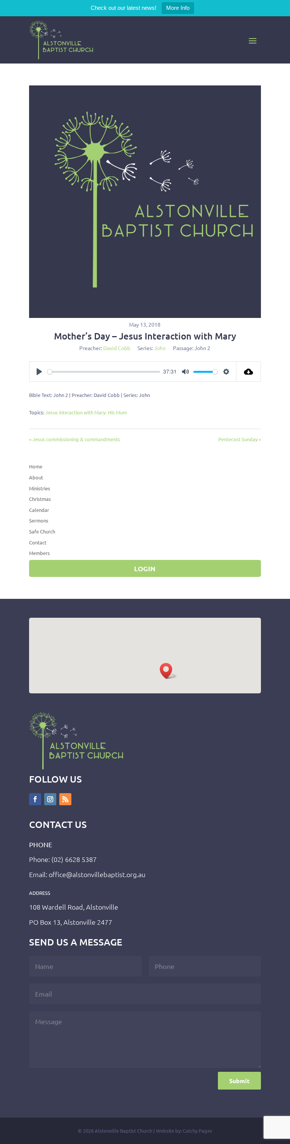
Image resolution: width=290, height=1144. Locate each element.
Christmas (40, 499)
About (36, 477)
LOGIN (145, 568)
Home (35, 466)
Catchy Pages (197, 1130)
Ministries (39, 488)
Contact (37, 542)
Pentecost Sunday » (239, 439)
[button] (168, 671)
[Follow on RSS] (65, 799)
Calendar (39, 510)
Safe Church (42, 531)
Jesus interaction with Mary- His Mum (86, 412)
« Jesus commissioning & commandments (74, 439)
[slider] (103, 371)
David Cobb (116, 347)
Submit (239, 1081)
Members (39, 553)
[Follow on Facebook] (35, 799)
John (160, 347)
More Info (178, 8)
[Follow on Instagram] (50, 799)
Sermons (38, 520)
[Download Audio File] (248, 371)
